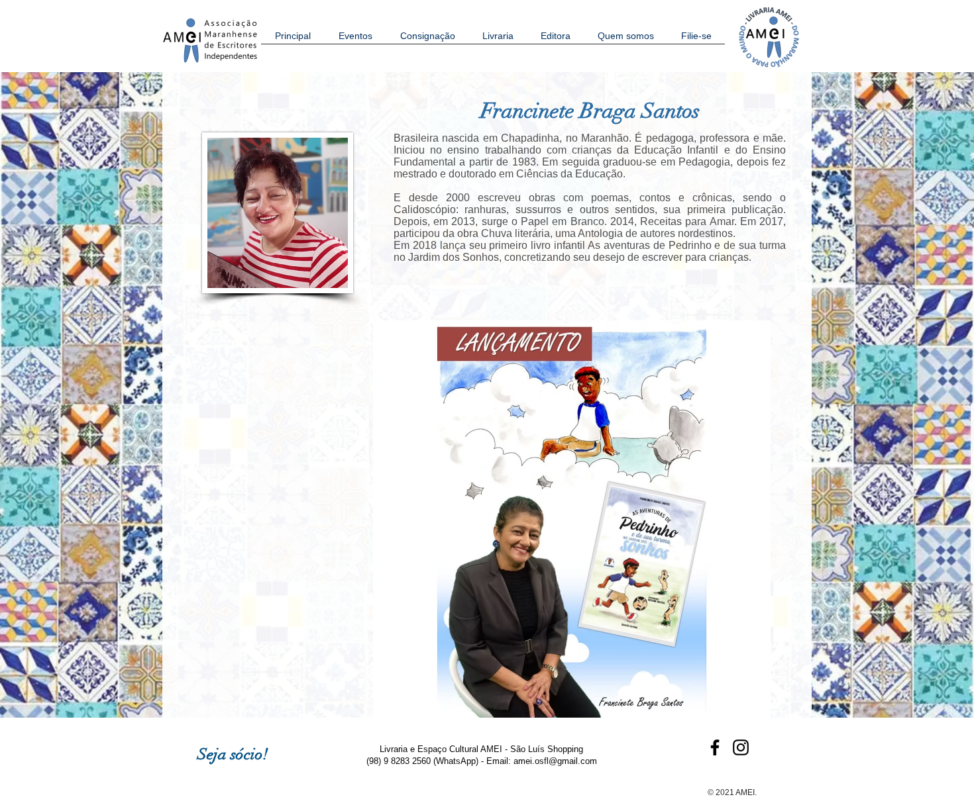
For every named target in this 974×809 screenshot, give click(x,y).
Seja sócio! (232, 754)
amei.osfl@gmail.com (555, 761)
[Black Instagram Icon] (740, 747)
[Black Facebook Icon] (715, 747)
